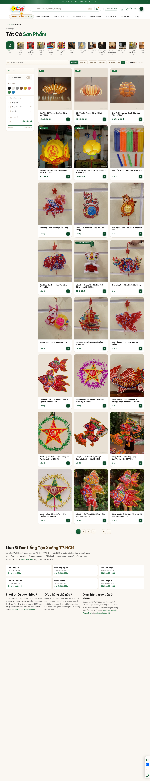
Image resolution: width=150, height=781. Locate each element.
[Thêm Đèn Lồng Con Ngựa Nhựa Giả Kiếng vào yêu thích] (68, 186)
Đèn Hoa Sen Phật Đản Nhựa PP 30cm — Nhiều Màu (91, 171)
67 (104, 531)
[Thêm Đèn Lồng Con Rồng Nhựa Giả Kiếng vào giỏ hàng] (140, 291)
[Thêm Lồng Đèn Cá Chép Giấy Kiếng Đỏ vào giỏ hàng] (68, 406)
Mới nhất (83, 62)
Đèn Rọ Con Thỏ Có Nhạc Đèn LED (53, 342)
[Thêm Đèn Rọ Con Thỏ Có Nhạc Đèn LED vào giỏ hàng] (68, 348)
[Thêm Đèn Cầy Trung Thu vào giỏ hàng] (140, 176)
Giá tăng (102, 62)
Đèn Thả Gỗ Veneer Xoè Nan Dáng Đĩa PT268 (53, 114)
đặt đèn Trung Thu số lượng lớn (23, 609)
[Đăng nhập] (122, 9)
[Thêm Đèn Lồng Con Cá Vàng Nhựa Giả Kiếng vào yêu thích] (141, 300)
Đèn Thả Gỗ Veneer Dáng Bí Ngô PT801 (89, 114)
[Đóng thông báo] (148, 2)
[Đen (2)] (9, 88)
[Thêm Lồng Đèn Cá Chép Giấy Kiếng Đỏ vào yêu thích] (68, 358)
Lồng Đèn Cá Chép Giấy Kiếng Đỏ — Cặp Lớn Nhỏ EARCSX (54, 401)
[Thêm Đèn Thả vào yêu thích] (68, 71)
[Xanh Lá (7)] (9, 92)
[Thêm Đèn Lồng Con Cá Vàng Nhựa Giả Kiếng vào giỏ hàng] (140, 348)
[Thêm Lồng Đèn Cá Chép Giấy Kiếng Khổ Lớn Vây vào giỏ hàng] (140, 463)
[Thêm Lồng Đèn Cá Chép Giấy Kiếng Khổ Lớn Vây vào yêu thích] (141, 415)
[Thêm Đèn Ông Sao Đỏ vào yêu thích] (105, 358)
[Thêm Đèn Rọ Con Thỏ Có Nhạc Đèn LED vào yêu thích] (68, 300)
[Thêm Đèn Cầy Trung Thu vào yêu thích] (141, 128)
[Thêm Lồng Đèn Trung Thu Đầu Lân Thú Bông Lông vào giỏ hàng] (104, 291)
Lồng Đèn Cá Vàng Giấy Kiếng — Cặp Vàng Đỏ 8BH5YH (90, 515)
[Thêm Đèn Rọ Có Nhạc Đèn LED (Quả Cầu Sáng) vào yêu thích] (105, 186)
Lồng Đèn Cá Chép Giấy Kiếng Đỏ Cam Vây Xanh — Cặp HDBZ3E (89, 458)
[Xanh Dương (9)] (13, 92)
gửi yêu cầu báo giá (102, 613)
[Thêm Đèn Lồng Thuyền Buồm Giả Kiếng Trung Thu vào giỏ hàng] (104, 348)
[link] (55, 95)
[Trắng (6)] (13, 88)
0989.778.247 (112, 9)
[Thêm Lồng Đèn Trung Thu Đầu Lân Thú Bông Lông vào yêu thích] (105, 243)
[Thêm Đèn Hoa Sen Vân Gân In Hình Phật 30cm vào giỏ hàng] (68, 176)
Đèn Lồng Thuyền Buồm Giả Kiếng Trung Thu (89, 343)
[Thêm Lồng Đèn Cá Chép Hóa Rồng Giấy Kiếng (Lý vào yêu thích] (141, 358)
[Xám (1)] (17, 88)
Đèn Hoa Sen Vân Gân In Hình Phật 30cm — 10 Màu (53, 171)
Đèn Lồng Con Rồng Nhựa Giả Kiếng (126, 285)
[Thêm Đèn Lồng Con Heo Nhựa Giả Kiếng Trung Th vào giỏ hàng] (68, 291)
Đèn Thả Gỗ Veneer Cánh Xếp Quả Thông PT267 (126, 114)
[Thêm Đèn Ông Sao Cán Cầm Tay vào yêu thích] (68, 472)
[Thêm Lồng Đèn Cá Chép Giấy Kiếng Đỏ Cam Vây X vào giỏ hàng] (104, 463)
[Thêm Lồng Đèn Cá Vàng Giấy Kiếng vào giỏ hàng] (104, 520)
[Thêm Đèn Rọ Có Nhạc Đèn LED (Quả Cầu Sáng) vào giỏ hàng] (104, 234)
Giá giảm (112, 62)
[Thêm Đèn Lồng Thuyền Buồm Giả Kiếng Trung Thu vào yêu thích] (105, 300)
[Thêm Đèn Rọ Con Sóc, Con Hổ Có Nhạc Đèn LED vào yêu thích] (141, 186)
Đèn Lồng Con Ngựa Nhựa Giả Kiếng (54, 228)
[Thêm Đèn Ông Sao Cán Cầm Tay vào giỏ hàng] (68, 520)
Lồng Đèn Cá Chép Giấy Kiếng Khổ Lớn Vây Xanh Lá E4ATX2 (126, 458)
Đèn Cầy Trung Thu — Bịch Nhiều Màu (127, 170)
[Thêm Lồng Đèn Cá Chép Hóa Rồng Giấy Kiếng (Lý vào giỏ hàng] (140, 406)
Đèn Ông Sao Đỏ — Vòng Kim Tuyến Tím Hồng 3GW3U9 (90, 401)
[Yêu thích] (127, 9)
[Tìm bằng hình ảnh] (97, 8)
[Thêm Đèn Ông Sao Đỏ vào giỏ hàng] (104, 406)
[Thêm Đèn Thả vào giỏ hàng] (68, 119)
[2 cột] (119, 62)
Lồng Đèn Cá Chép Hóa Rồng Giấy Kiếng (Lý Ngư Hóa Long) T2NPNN (126, 401)
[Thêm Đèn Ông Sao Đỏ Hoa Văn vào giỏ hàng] (68, 463)
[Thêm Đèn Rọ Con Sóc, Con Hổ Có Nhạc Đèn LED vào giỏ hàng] (140, 234)
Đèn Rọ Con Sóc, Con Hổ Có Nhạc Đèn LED (127, 229)
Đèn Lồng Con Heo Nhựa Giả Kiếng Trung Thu (53, 286)
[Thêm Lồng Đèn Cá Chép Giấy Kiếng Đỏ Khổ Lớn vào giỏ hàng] (140, 520)
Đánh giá (93, 62)
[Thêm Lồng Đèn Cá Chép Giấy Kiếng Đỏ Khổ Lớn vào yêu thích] (141, 472)
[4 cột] (126, 62)
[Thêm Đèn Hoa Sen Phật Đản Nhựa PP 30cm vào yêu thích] (105, 128)
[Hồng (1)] (29, 88)
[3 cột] (123, 62)
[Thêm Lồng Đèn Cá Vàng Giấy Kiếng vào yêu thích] (105, 472)
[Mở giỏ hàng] (141, 9)
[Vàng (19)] (25, 88)
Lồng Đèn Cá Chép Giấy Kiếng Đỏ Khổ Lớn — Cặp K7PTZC (127, 515)
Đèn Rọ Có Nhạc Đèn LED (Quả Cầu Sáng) (90, 229)
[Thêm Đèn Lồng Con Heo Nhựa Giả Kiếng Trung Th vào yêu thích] (68, 243)
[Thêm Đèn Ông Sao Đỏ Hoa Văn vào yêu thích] (68, 415)
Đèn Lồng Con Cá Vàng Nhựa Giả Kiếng (125, 343)
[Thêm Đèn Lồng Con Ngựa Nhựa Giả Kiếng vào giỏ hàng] (68, 234)
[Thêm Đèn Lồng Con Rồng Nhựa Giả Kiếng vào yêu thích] (141, 243)
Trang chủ (9, 24)
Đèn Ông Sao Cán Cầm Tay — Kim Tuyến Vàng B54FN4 (53, 515)
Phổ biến (74, 62)
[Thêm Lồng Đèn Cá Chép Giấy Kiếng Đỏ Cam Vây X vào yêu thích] (105, 415)
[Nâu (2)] (21, 88)
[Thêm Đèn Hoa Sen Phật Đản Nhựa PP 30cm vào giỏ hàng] (104, 176)
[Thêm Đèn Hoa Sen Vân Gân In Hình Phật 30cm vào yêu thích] (68, 128)
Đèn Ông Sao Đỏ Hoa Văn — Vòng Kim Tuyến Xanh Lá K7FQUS (55, 458)
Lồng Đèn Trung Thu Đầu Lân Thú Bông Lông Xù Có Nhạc (89, 286)
